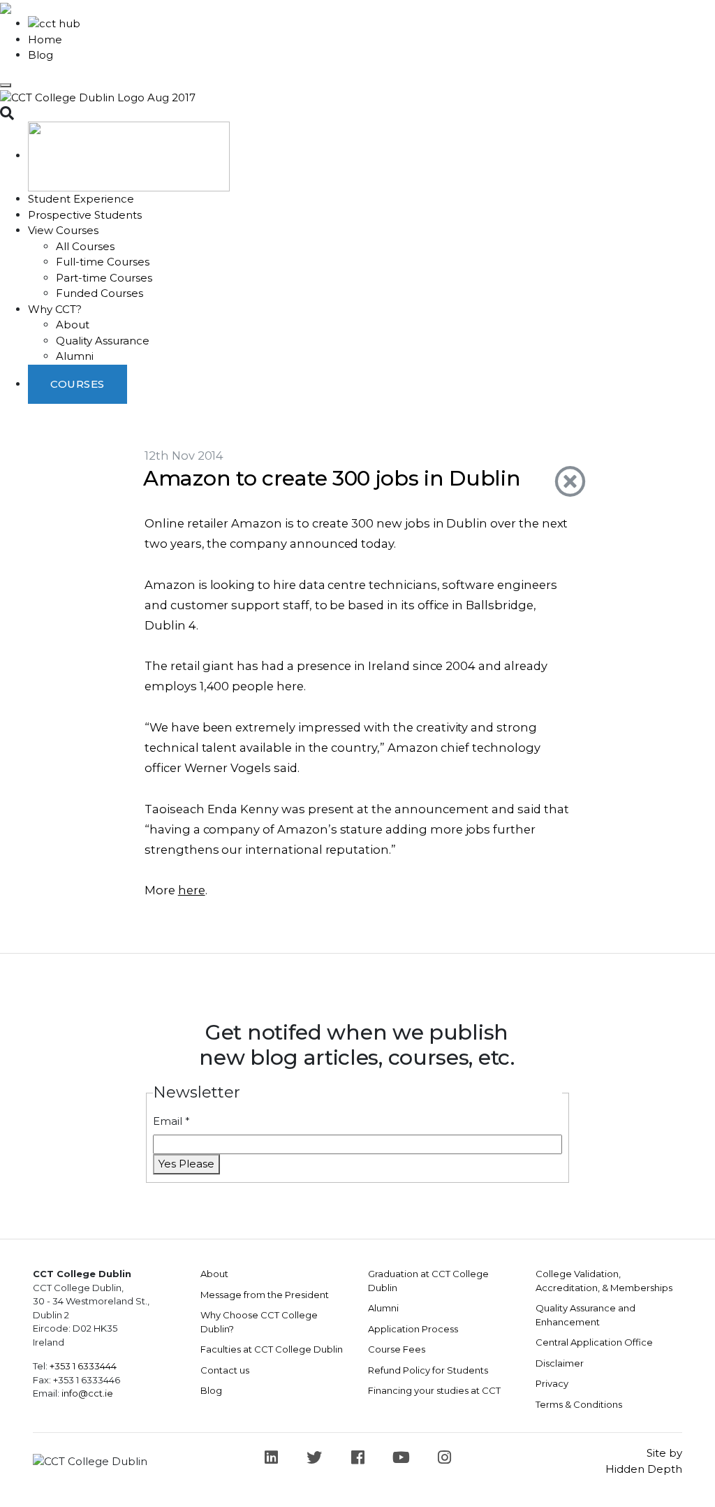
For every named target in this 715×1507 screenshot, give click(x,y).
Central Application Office (594, 1342)
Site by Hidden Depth (643, 1461)
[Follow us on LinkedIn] (271, 1457)
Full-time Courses (102, 261)
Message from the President (264, 1294)
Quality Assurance (102, 340)
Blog (40, 54)
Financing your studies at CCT (434, 1390)
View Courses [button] (63, 230)
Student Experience (81, 198)
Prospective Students (85, 214)
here (191, 890)
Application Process (413, 1328)
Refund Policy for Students (428, 1370)
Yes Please (186, 1163)
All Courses (85, 246)
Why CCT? (55, 309)
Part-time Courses (104, 277)
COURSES (77, 384)
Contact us (224, 1370)
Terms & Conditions (579, 1404)
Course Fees (396, 1349)
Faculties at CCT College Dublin (271, 1349)
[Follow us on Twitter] (314, 1457)
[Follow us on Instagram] (444, 1457)
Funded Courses (99, 293)
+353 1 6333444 (83, 1365)
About (72, 324)
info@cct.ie (87, 1393)
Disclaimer (560, 1363)
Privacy (552, 1383)
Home (45, 39)
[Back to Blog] (562, 482)
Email (171, 1121)
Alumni (75, 356)
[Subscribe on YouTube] (401, 1457)
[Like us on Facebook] (357, 1457)
